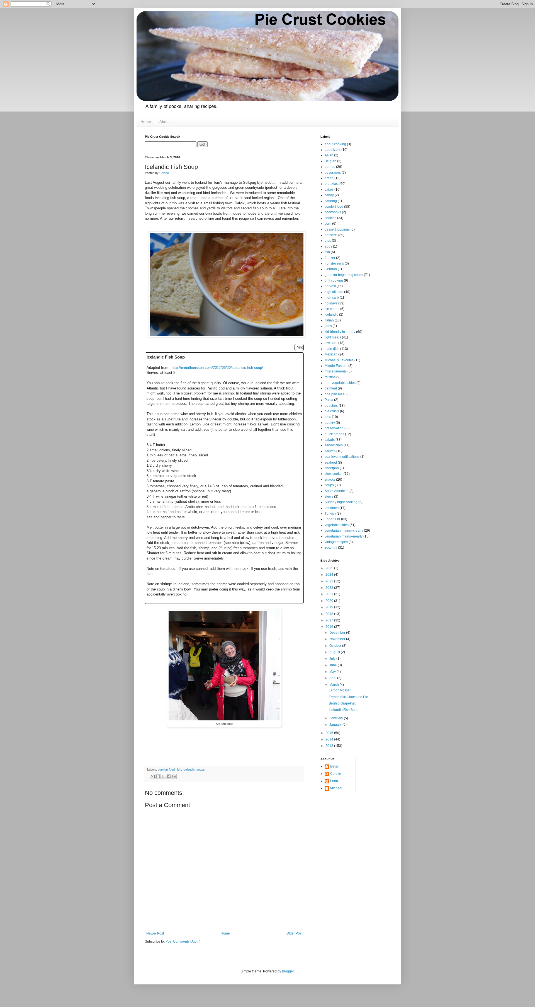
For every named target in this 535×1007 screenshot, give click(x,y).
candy (329, 195)
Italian (329, 320)
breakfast (332, 184)
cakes (329, 190)
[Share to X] (163, 776)
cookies (330, 218)
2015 (329, 733)
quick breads (334, 434)
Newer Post (155, 933)
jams (328, 326)
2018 (329, 614)
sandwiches (334, 445)
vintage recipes (336, 542)
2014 (329, 739)
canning (331, 201)
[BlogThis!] (158, 776)
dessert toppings (337, 229)
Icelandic (189, 769)
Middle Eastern (336, 366)
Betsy (334, 766)
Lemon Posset (340, 690)
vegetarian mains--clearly (344, 530)
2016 (329, 627)
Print (299, 347)
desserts (331, 235)
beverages (333, 173)
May (333, 672)
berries (330, 167)
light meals (333, 337)
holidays (331, 303)
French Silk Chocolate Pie (348, 697)
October (335, 646)
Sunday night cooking (341, 502)
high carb (332, 297)
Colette (335, 774)
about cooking (335, 144)
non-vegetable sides (340, 383)
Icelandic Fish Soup (344, 710)
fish (178, 769)
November (337, 639)
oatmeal (331, 388)
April (333, 678)
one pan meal (335, 394)
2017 (329, 620)
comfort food (166, 769)
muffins (330, 377)
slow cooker (334, 474)
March (334, 685)
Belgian (330, 161)
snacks (330, 479)
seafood (331, 462)
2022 (329, 588)
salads (330, 440)
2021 (329, 594)
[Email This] (152, 776)
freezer (330, 258)
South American (337, 491)
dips (328, 241)
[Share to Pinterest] (174, 776)
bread (329, 178)
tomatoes (332, 508)
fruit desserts (334, 263)
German (331, 269)
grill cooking (334, 280)
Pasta (329, 400)
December (337, 633)
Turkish (330, 513)
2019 (329, 607)
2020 (329, 601)
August (335, 652)
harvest (330, 286)
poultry (330, 423)
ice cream (332, 309)
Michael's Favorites (339, 360)
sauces (330, 451)
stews (329, 496)
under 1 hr (332, 519)
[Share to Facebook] (168, 776)
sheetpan (332, 468)
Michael (336, 788)
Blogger (288, 971)
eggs (328, 246)
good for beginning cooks (344, 275)
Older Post (294, 933)
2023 (329, 581)
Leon (334, 781)
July (332, 658)
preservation (334, 428)
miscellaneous (336, 371)
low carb (331, 343)
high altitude (334, 292)
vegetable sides (337, 525)
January (335, 725)
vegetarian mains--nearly (344, 536)
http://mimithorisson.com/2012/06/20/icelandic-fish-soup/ (217, 367)
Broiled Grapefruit (342, 703)
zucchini (331, 548)
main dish (332, 349)
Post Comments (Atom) (183, 941)
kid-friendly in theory (340, 332)
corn (328, 224)
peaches (331, 406)
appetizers (333, 150)
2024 (329, 575)
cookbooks (333, 212)
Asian (329, 155)
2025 (329, 568)
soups (200, 769)
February (336, 718)
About (164, 121)
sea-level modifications (342, 457)
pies (328, 417)
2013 (329, 746)
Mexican (331, 354)
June (333, 665)
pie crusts (332, 411)
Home (145, 121)
